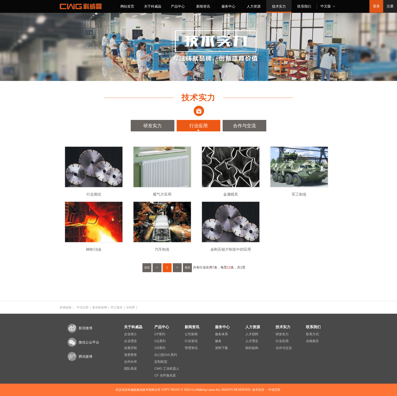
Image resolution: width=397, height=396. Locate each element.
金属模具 (230, 194)
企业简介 (130, 334)
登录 (376, 6)
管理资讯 (191, 348)
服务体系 (221, 334)
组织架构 (251, 348)
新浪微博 (85, 328)
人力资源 (254, 6)
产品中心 (178, 6)
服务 (218, 341)
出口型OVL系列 (165, 355)
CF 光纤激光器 (165, 375)
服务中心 (228, 6)
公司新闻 (191, 334)
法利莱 (130, 307)
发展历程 (130, 348)
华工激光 (116, 307)
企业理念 (130, 341)
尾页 (187, 267)
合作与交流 (244, 125)
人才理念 (251, 341)
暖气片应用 (162, 194)
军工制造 (299, 194)
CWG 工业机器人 (166, 368)
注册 (390, 6)
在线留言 (312, 341)
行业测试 (93, 194)
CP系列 (159, 334)
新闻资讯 (203, 6)
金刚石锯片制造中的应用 (230, 249)
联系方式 (312, 334)
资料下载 (221, 348)
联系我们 (304, 6)
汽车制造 (162, 249)
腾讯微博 (85, 356)
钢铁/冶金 (94, 249)
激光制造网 (99, 307)
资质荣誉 (130, 355)
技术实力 (279, 6)
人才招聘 (251, 334)
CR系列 (159, 348)
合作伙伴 (130, 361)
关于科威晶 (152, 6)
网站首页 (127, 6)
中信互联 (83, 307)
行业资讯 (191, 341)
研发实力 (152, 125)
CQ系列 (160, 341)
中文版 (325, 6)
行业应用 (198, 125)
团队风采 (130, 368)
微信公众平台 (89, 342)
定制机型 (160, 361)
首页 (147, 267)
